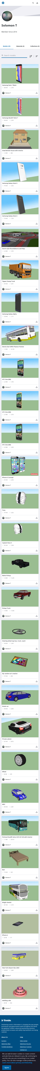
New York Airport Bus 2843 (10, 968)
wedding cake (6, 1000)
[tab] (6, 46)
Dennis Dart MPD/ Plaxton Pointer (13, 347)
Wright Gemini (6, 902)
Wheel (4, 772)
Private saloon (6, 739)
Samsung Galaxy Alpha (9, 314)
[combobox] (36, 56)
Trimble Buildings (7, 1047)
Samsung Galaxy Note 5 (9, 183)
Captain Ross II (7, 543)
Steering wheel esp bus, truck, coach (13, 641)
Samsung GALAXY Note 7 (10, 118)
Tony (3, 510)
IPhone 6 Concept (7, 477)
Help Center (23, 1041)
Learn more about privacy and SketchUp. (17, 1063)
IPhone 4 (5, 935)
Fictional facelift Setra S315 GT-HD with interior (17, 837)
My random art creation (9, 673)
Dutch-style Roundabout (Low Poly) (13, 248)
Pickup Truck (6, 608)
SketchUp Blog (5, 1044)
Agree (7, 1068)
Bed (3, 870)
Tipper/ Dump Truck (8, 281)
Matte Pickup (6, 575)
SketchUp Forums (25, 1044)
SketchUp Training (25, 1047)
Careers (3, 1041)
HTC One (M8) (6, 379)
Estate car (5, 706)
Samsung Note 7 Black (9, 85)
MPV (3, 804)
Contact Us (23, 1050)
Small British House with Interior (12, 150)
